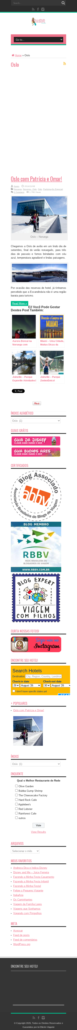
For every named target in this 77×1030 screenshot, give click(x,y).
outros (22, 818)
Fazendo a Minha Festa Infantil (31, 881)
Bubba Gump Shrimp (30, 790)
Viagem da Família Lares (27, 904)
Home (18, 55)
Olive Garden (26, 786)
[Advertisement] (40, 95)
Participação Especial (53, 189)
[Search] (63, 3)
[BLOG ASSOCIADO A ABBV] (36, 520)
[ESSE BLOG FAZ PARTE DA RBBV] (36, 571)
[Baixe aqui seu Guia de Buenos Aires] (36, 456)
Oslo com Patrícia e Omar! (36, 179)
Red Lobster (25, 809)
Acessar (18, 930)
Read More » (19, 303)
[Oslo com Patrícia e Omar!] (28, 746)
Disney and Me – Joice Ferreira (31, 872)
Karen (16, 186)
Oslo (40, 189)
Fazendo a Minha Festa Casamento (33, 876)
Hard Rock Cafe (28, 799)
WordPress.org (21, 944)
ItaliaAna (18, 895)
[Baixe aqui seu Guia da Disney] (36, 445)
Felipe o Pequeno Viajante (28, 890)
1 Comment (19, 192)
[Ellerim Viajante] (38, 23)
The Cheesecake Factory (33, 795)
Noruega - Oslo (30, 189)
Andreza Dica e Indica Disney (30, 867)
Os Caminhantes (22, 899)
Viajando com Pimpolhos (27, 913)
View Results (38, 831)
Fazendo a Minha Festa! (27, 886)
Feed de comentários (25, 939)
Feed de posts (21, 935)
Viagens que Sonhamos (26, 908)
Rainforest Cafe (27, 813)
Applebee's (24, 804)
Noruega (18, 189)
